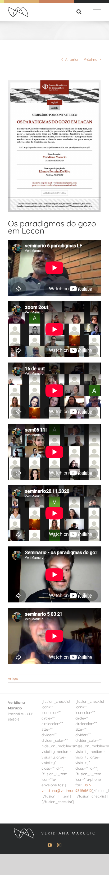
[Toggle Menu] (97, 12)
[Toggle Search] (78, 11)
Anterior (72, 59)
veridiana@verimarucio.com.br (67, 790)
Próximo (90, 59)
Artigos (13, 678)
